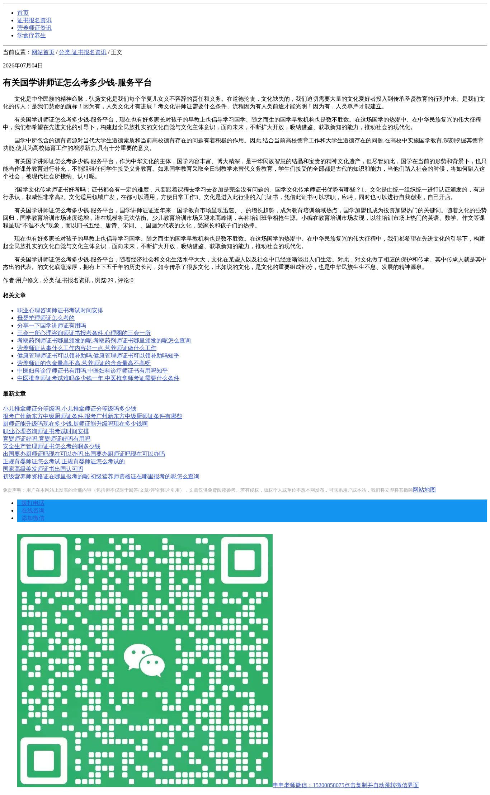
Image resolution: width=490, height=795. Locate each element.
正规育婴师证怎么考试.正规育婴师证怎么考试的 (64, 461)
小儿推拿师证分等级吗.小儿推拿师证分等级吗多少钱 (69, 409)
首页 (23, 13)
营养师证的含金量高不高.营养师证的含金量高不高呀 (84, 363)
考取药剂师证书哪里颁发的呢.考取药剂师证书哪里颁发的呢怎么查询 (104, 340)
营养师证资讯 (34, 28)
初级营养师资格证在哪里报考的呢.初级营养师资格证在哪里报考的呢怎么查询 (101, 476)
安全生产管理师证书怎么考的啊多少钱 (51, 446)
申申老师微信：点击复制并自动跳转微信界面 (346, 785)
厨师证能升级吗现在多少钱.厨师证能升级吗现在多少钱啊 (75, 424)
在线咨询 (30, 510)
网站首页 (43, 52)
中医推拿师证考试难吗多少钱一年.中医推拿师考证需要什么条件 (98, 378)
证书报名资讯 (34, 20)
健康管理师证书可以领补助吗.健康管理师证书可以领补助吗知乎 (98, 355)
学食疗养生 (31, 35)
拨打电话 (30, 503)
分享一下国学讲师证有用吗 (51, 325)
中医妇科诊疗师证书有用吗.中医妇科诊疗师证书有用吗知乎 (92, 371)
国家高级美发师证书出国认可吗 (43, 469)
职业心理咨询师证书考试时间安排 (60, 310)
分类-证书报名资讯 (83, 52)
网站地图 (424, 490)
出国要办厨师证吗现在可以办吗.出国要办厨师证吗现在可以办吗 (84, 454)
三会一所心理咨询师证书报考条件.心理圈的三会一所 (84, 333)
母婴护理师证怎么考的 (46, 318)
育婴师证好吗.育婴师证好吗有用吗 (46, 439)
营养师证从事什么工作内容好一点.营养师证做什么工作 (86, 348)
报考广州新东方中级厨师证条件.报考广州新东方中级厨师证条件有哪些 (92, 416)
